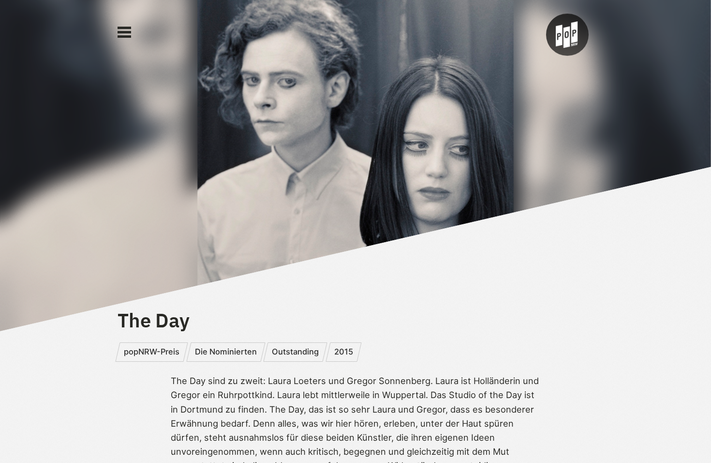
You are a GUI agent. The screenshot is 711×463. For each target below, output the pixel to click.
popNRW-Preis (151, 351)
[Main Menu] (124, 32)
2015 (343, 351)
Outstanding (295, 351)
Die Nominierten (226, 351)
